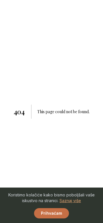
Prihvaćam (51, 213)
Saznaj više (70, 200)
